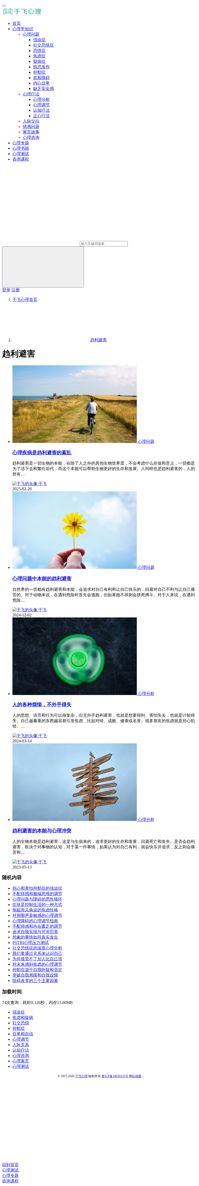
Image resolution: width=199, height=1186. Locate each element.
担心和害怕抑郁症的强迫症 (37, 888)
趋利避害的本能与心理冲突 (42, 830)
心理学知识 (22, 29)
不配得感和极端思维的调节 (37, 894)
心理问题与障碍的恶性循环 (37, 899)
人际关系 (20, 1045)
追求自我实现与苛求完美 (35, 932)
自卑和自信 (22, 1034)
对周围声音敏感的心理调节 (37, 915)
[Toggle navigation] (4, 5)
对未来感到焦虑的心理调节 (37, 964)
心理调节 (41, 105)
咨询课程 (20, 159)
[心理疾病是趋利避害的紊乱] (75, 441)
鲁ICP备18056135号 (115, 1076)
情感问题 (31, 126)
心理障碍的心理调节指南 (35, 921)
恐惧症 (39, 50)
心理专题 (20, 143)
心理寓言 (20, 1061)
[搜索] (43, 267)
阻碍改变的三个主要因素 (35, 980)
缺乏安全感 (43, 88)
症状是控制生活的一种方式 (37, 904)
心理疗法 (31, 94)
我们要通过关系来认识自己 (37, 953)
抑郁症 (39, 72)
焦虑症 (39, 56)
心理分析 (41, 99)
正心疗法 (41, 116)
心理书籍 (20, 148)
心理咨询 (31, 137)
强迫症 (39, 39)
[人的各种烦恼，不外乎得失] (75, 693)
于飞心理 (81, 1076)
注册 (15, 290)
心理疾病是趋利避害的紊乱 (42, 452)
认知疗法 (41, 110)
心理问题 (31, 34)
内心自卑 (41, 83)
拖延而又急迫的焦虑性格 (35, 910)
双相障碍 (41, 77)
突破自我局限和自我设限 (35, 975)
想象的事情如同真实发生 (35, 937)
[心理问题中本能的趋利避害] (75, 567)
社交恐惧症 (43, 45)
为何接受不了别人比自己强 (37, 959)
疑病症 (39, 61)
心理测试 (20, 154)
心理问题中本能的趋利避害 (42, 578)
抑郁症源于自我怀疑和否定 (37, 970)
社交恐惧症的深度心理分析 (37, 948)
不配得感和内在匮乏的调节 (37, 926)
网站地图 (135, 1076)
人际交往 (31, 121)
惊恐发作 (41, 67)
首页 (16, 23)
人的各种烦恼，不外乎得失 (42, 704)
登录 (6, 290)
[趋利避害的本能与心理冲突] (75, 819)
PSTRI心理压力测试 (30, 942)
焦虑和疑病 (22, 1017)
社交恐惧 (20, 1023)
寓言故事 (31, 132)
